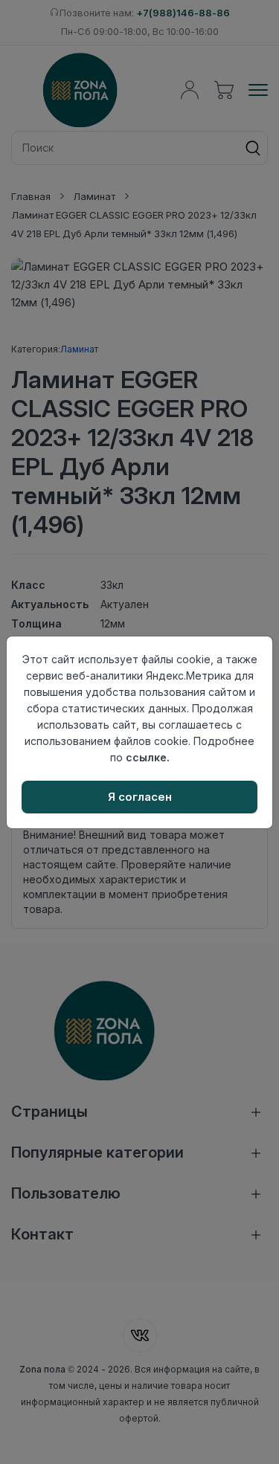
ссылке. (148, 757)
